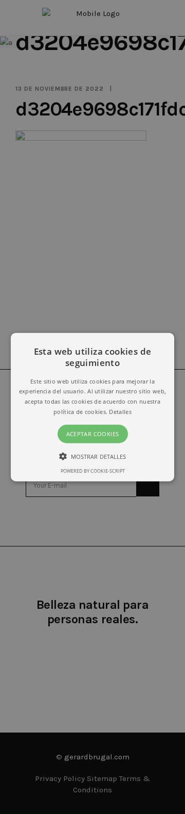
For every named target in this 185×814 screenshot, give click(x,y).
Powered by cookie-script (93, 471)
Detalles (120, 412)
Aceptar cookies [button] (92, 434)
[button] (92, 407)
